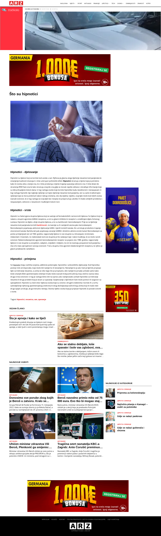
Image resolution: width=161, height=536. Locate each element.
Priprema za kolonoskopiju (131, 393)
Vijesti (72, 3)
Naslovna (64, 3)
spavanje (42, 299)
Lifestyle (105, 3)
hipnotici (21, 299)
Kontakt (62, 519)
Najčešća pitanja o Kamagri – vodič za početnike (132, 405)
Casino (119, 3)
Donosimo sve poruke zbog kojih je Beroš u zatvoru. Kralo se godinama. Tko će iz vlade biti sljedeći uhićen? (31, 399)
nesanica (29, 299)
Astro (148, 3)
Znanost (140, 3)
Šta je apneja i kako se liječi (27, 318)
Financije (97, 3)
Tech (113, 3)
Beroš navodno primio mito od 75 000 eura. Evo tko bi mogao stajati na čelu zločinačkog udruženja (80, 399)
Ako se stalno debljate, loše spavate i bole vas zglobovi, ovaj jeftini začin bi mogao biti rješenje (80, 346)
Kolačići (54, 519)
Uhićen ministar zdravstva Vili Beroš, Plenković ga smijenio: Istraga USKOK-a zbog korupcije (31, 445)
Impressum (45, 519)
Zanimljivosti (130, 3)
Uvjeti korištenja (113, 519)
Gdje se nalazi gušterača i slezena (130, 429)
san (35, 299)
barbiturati (42, 225)
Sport (80, 3)
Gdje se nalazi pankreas (129, 416)
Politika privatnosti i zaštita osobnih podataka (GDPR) (86, 519)
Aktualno (87, 3)
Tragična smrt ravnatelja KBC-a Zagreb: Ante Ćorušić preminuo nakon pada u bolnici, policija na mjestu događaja (79, 445)
